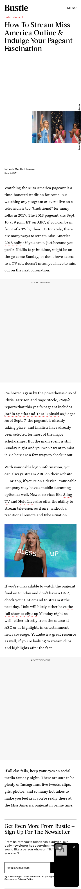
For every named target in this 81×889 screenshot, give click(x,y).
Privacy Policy (26, 879)
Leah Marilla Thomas (20, 169)
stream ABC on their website (48, 473)
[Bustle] (16, 8)
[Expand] (59, 847)
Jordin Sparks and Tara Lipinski (31, 413)
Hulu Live (26, 501)
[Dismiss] (73, 847)
